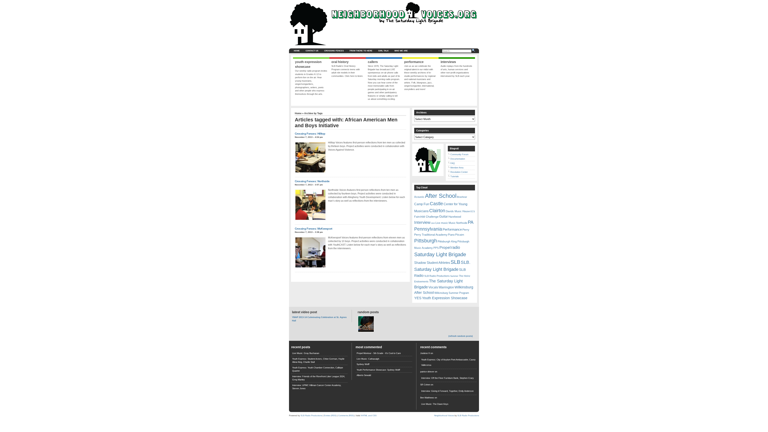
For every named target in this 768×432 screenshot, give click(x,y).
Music (452, 222)
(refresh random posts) (460, 336)
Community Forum (459, 154)
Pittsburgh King (447, 241)
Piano (451, 234)
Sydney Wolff (363, 364)
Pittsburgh (425, 240)
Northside (461, 222)
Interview (422, 222)
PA (470, 222)
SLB (455, 262)
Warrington (446, 287)
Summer (454, 276)
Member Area (456, 167)
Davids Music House (458, 211)
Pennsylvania (428, 229)
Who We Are (401, 51)
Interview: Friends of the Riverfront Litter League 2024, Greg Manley (318, 378)
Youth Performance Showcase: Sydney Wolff (378, 370)
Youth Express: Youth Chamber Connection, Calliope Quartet (317, 369)
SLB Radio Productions (437, 276)
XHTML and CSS (369, 415)
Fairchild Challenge (426, 216)
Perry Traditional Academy (430, 234)
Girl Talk (383, 51)
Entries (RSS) (330, 415)
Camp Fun (421, 204)
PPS (436, 247)
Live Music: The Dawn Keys (434, 404)
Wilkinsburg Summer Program (451, 292)
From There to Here (361, 51)
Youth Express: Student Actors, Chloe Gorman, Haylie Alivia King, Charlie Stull (318, 360)
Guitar (443, 216)
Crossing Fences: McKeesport (313, 228)
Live (433, 223)
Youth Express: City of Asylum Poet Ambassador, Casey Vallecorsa (448, 362)
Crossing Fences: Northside (312, 181)
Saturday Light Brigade (440, 254)
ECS (472, 211)
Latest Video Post (304, 312)
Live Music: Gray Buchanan (305, 353)
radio (455, 247)
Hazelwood (454, 216)
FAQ (452, 163)
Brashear (462, 197)
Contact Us (312, 51)
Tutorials (454, 176)
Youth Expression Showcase (444, 298)
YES (417, 298)
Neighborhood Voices (444, 415)
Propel (445, 247)
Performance (452, 229)
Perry (465, 229)
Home (297, 51)
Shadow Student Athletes (432, 262)
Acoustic (419, 196)
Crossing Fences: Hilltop (310, 133)
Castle (436, 203)
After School (440, 195)
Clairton (437, 210)
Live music (441, 222)
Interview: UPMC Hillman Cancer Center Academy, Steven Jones (316, 387)
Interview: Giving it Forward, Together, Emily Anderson (447, 391)
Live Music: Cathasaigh (368, 359)
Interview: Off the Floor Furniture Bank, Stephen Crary (447, 378)
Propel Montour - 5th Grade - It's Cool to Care (379, 353)
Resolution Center (459, 172)
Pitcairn (459, 234)
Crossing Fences (334, 51)
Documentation (457, 159)
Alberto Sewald (364, 375)
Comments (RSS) (346, 415)
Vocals (433, 287)
